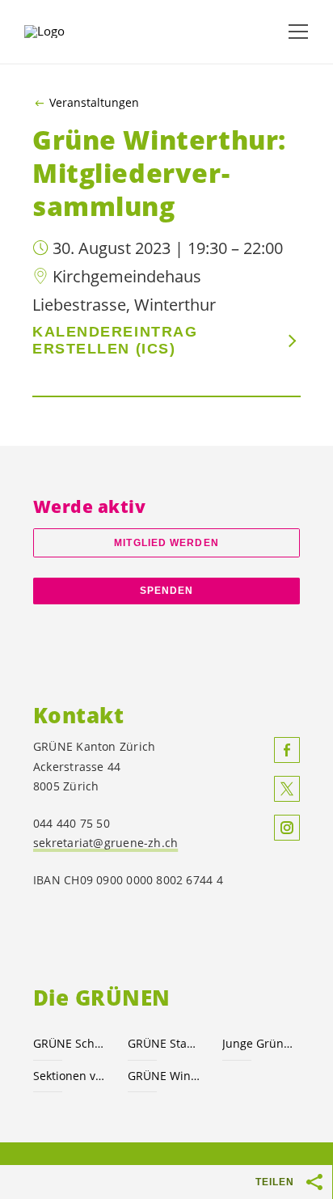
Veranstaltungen (94, 102)
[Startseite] (64, 31)
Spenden (167, 590)
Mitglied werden (166, 543)
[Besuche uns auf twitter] (287, 789)
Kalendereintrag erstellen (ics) (114, 340)
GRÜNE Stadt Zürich (165, 1043)
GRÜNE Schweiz (70, 1043)
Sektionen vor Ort (70, 1075)
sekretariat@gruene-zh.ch (105, 842)
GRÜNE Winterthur (165, 1075)
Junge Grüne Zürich (259, 1043)
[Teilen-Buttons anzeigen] (315, 1182)
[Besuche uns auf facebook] (287, 750)
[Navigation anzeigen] (298, 31)
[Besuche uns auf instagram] (287, 828)
